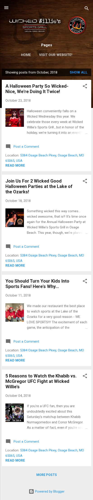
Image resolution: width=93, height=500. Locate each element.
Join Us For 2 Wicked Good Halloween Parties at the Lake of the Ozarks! (38, 186)
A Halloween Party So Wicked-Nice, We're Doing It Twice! (36, 88)
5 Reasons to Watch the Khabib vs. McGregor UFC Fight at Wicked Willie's (41, 381)
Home (26, 55)
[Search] (86, 9)
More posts (46, 475)
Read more (15, 165)
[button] (85, 86)
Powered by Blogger (49, 491)
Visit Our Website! (55, 55)
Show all (79, 72)
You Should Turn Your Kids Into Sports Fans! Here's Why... (37, 283)
